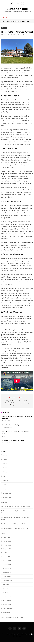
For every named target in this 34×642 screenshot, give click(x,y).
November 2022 (7, 600)
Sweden (5, 489)
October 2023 (7, 576)
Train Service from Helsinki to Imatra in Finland (14, 524)
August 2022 (6, 612)
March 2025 (6, 537)
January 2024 (7, 565)
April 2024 (6, 553)
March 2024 (6, 557)
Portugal (4, 28)
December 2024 (7, 549)
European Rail (17, 9)
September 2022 (8, 608)
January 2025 (7, 545)
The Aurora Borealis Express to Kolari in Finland (14, 528)
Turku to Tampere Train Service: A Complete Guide (15, 506)
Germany (5, 468)
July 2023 (5, 588)
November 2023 (7, 572)
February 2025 (7, 541)
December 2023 (7, 569)
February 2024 (7, 561)
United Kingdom (7, 497)
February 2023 (7, 596)
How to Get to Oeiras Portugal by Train (13, 440)
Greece (5, 472)
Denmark (5, 455)
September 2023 (8, 580)
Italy (4, 476)
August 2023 (6, 584)
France (5, 463)
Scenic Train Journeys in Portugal (11, 425)
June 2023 (6, 592)
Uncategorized (7, 493)
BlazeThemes (16, 636)
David (3, 35)
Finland (5, 459)
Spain (4, 484)
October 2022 (7, 604)
